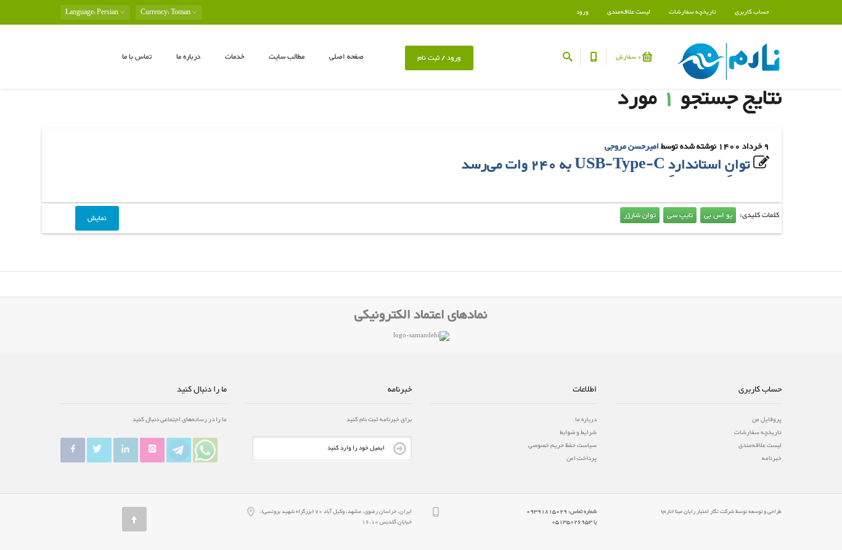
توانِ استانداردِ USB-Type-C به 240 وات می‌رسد (606, 165)
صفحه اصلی (346, 57)
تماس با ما (137, 57)
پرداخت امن (581, 458)
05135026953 (572, 522)
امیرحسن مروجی (632, 147)
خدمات (234, 57)
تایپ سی (680, 215)
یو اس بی (718, 215)
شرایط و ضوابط (578, 432)
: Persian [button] (92, 12)
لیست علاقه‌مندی (628, 12)
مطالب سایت (287, 57)
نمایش (97, 218)
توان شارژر (640, 215)
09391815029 (547, 511)
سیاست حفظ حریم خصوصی (562, 445)
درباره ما (188, 57)
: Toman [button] (166, 12)
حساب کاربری (752, 12)
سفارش (628, 57)
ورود (582, 12)
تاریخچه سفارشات (692, 12)
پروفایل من (767, 419)
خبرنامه (772, 458)
